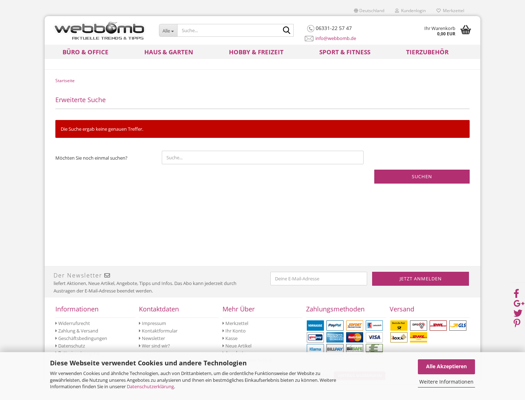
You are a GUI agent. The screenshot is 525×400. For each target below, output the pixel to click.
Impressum (153, 323)
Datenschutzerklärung (150, 386)
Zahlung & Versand (77, 331)
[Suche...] (287, 30)
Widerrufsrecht (73, 323)
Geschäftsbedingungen (82, 338)
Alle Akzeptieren (446, 366)
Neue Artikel (237, 345)
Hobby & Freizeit (256, 52)
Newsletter (153, 338)
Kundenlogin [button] (412, 11)
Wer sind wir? (155, 345)
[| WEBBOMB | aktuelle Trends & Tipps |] (99, 30)
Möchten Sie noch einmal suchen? (91, 158)
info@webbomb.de (335, 38)
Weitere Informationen (446, 381)
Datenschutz (71, 345)
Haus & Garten (168, 52)
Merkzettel (452, 11)
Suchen (422, 176)
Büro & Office (85, 52)
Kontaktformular (159, 331)
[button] (369, 10)
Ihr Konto (235, 331)
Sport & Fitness (344, 52)
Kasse (231, 338)
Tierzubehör (427, 52)
